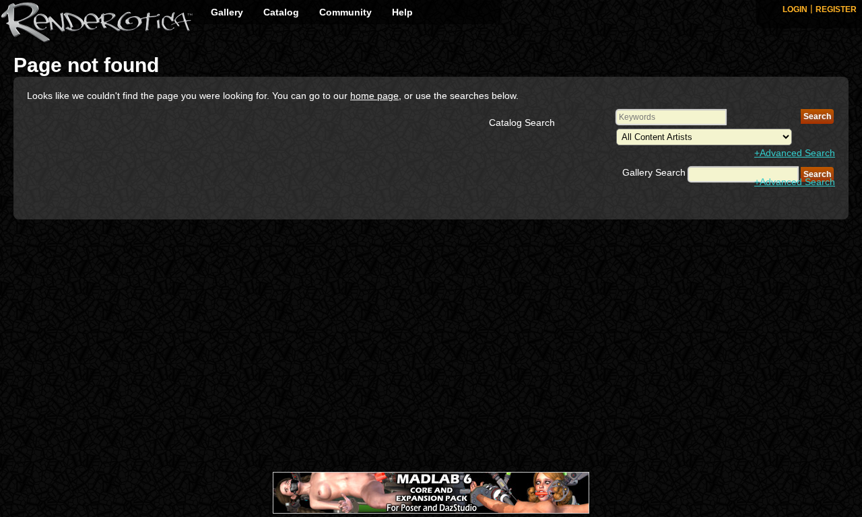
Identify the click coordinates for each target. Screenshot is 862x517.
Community (345, 12)
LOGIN (795, 9)
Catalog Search (522, 122)
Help (402, 12)
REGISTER (836, 9)
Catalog (281, 12)
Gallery (227, 12)
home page (374, 95)
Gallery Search (654, 172)
